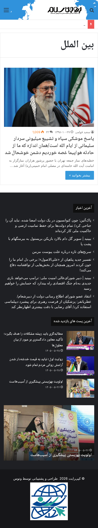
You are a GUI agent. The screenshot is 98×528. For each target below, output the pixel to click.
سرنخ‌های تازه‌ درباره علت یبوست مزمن (61, 252)
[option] (49, 433)
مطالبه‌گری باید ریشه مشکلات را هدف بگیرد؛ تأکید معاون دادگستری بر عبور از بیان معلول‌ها (33, 339)
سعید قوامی (82, 132)
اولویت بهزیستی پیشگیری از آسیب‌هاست (36, 382)
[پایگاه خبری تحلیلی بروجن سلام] (65, 10)
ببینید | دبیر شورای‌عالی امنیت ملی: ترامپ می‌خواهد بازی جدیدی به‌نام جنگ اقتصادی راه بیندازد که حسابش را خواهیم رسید (48, 283)
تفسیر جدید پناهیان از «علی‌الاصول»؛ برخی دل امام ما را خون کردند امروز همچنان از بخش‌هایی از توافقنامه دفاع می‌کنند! (50, 264)
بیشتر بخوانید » (79, 175)
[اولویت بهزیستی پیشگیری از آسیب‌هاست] (80, 388)
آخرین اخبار (84, 208)
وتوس (17, 478)
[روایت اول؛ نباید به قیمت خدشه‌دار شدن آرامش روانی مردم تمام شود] (80, 365)
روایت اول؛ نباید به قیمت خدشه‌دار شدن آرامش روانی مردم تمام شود (36, 362)
